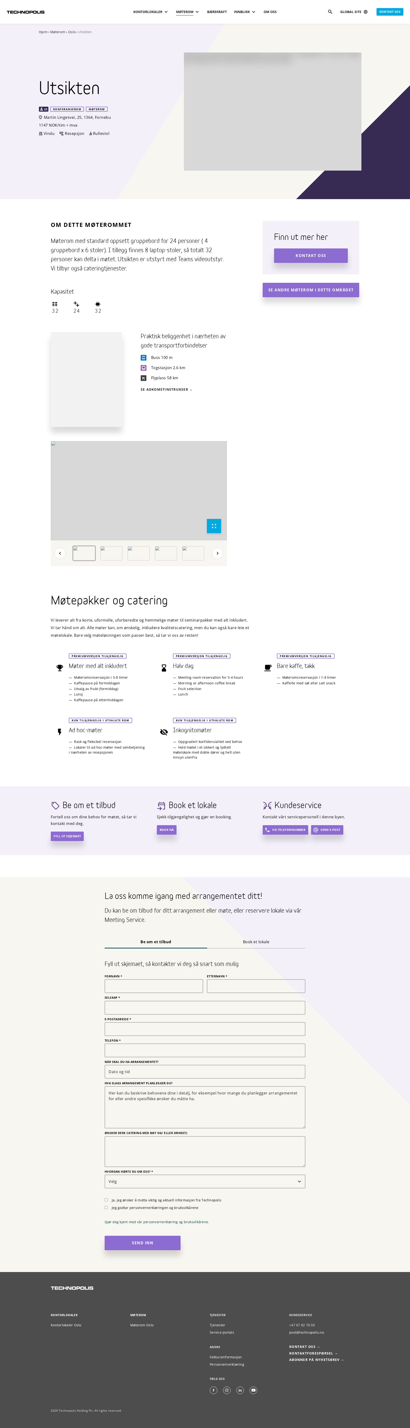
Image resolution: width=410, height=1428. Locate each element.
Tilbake (60, 553)
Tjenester (217, 1325)
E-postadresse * (118, 1019)
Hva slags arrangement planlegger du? (138, 1083)
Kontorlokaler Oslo (66, 1325)
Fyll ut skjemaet (67, 836)
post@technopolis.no (306, 1332)
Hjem (43, 32)
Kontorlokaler (64, 1315)
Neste (217, 553)
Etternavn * (217, 976)
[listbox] (139, 490)
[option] (139, 490)
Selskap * (112, 998)
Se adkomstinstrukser (164, 389)
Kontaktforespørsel (311, 1353)
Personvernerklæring (227, 1364)
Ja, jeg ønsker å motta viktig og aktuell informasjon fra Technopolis (166, 1200)
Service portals (222, 1332)
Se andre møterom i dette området (311, 290)
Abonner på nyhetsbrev (314, 1359)
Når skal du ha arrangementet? (132, 1062)
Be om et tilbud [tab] (155, 941)
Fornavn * (113, 976)
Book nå (167, 830)
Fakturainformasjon (226, 1357)
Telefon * (113, 1041)
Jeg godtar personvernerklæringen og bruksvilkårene (155, 1207)
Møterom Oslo (142, 1325)
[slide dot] (84, 553)
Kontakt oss (390, 12)
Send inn (142, 1242)
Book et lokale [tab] (256, 941)
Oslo (71, 32)
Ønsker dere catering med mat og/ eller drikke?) (146, 1133)
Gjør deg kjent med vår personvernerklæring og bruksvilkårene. (157, 1222)
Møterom (57, 32)
